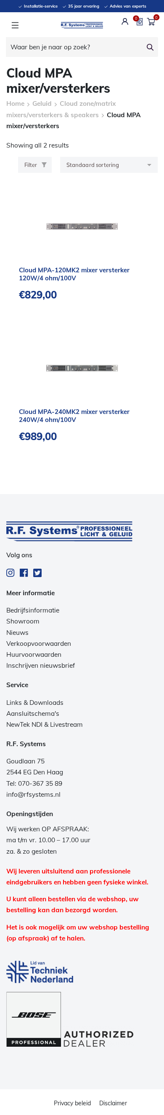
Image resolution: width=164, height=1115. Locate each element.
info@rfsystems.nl (33, 794)
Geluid (42, 103)
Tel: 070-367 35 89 (34, 783)
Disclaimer (113, 1103)
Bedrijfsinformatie (32, 610)
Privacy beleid (72, 1103)
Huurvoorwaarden (33, 654)
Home (15, 103)
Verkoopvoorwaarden (38, 643)
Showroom (23, 621)
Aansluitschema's (32, 713)
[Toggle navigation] (15, 25)
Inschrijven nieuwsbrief (40, 665)
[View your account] (125, 21)
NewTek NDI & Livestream (44, 724)
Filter (30, 164)
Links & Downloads (34, 703)
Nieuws (17, 633)
